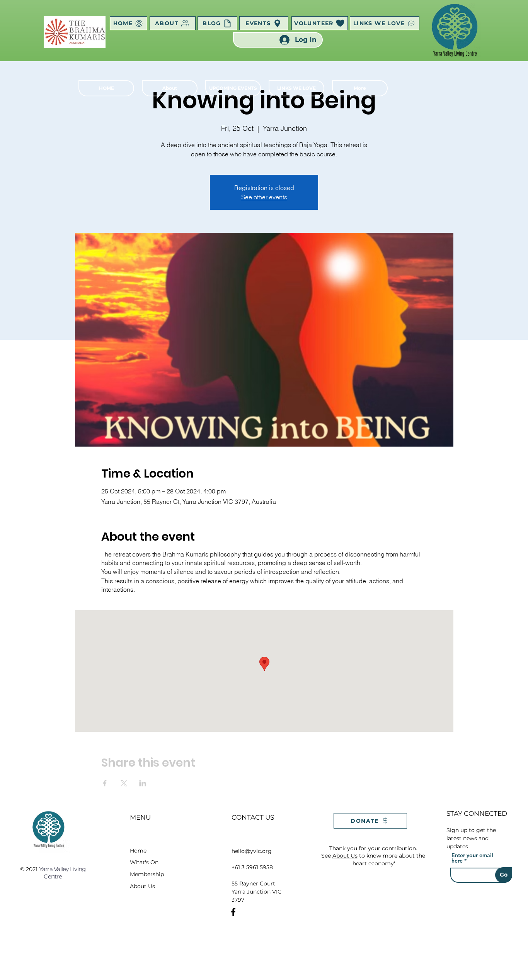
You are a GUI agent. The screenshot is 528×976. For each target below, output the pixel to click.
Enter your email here (472, 858)
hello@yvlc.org (252, 851)
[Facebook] (233, 912)
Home (138, 850)
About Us (142, 886)
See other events (264, 197)
